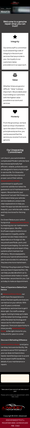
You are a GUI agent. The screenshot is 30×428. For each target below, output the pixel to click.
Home (2, 8)
